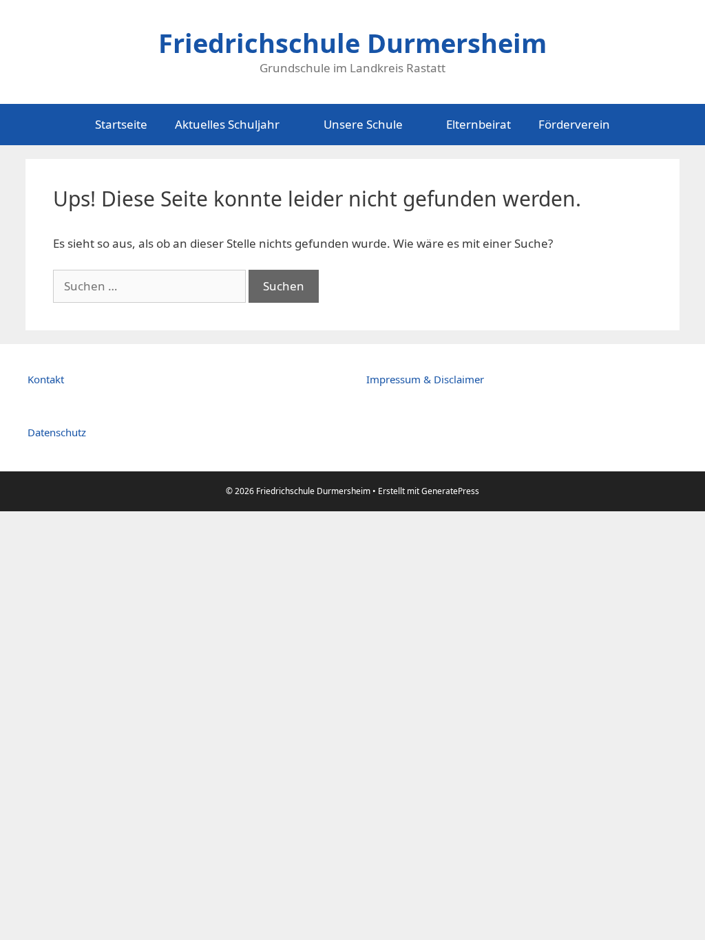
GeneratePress (450, 491)
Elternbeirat (478, 124)
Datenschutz (57, 432)
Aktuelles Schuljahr (227, 124)
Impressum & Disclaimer (425, 379)
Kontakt (46, 379)
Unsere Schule (363, 124)
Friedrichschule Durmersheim (352, 43)
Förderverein (574, 124)
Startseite (121, 124)
